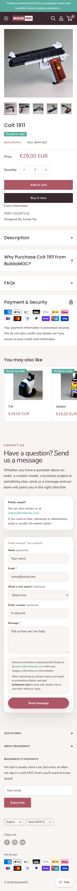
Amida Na (29, 219)
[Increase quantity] (46, 169)
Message (14, 623)
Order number (23, 605)
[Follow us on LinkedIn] (22, 842)
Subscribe (17, 802)
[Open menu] (6, 18)
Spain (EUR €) (36, 822)
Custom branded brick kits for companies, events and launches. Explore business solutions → (38, 5)
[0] (69, 18)
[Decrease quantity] (24, 169)
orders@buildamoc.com (23, 513)
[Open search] (53, 18)
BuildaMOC (12, 142)
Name (18, 550)
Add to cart (38, 185)
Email (12, 568)
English (10, 822)
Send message (38, 703)
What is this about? (27, 587)
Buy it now (39, 198)
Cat (10, 406)
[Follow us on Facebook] (7, 842)
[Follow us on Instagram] (15, 842)
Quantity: (10, 170)
